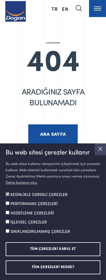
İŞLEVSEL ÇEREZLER (28, 222)
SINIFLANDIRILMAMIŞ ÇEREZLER (40, 232)
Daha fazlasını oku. (22, 183)
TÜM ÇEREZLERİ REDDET (53, 267)
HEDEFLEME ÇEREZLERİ (32, 213)
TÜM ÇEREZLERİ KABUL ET (53, 249)
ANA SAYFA (53, 134)
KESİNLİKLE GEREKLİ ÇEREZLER (39, 195)
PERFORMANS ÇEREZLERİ (34, 204)
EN (65, 8)
